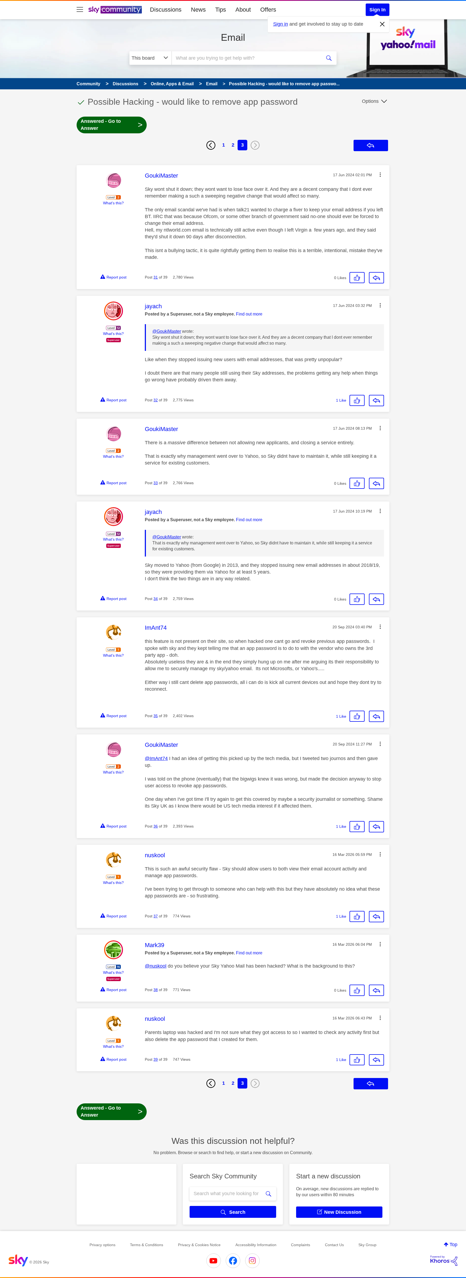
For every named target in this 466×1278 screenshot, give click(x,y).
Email (233, 37)
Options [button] (370, 101)
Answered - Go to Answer (112, 124)
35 (155, 716)
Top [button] (453, 1244)
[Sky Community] (115, 10)
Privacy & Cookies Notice (199, 1245)
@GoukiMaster (166, 331)
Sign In (377, 9)
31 (155, 277)
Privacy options (102, 1245)
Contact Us (334, 1245)
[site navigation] (80, 9)
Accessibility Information (255, 1245)
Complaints (300, 1245)
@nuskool (155, 966)
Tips (220, 9)
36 (155, 826)
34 (155, 598)
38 (155, 990)
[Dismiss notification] (382, 24)
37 (155, 916)
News (198, 9)
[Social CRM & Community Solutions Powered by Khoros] (443, 1261)
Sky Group (367, 1245)
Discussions (165, 9)
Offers (268, 9)
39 (155, 1059)
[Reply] (376, 277)
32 (155, 400)
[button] (380, 174)
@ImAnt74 (156, 758)
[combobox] (246, 58)
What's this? (113, 203)
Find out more (249, 314)
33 (155, 483)
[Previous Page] (210, 145)
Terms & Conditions (146, 1245)
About (243, 9)
